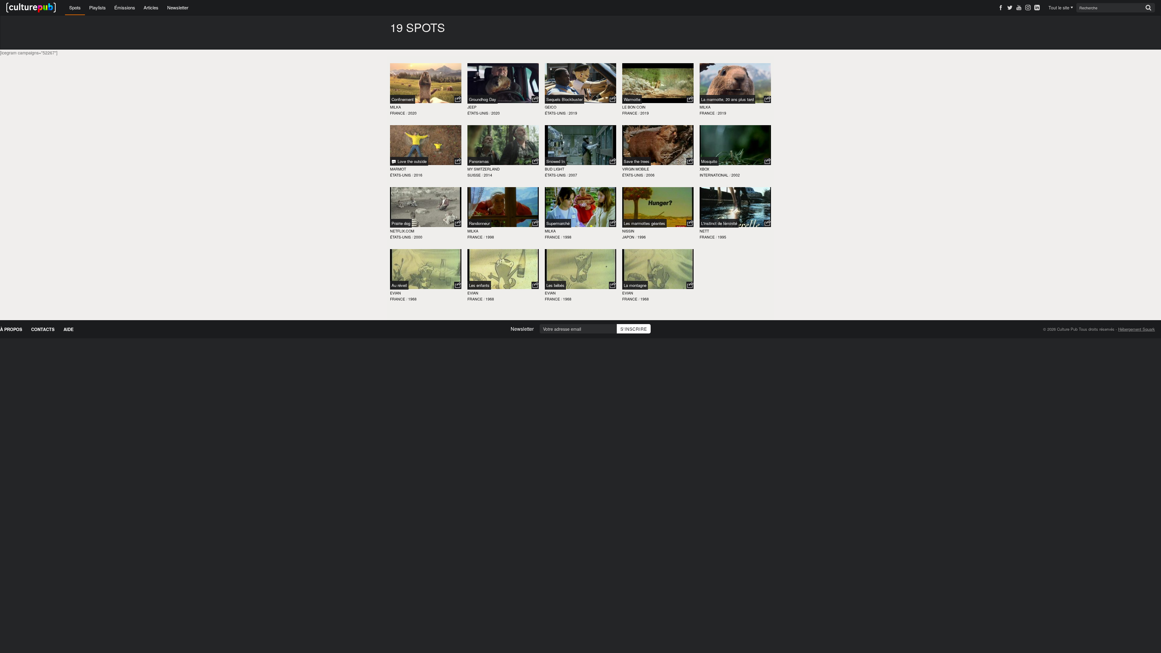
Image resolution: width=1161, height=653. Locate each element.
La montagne (635, 285)
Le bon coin (634, 106)
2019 (573, 112)
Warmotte (632, 99)
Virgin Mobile (635, 168)
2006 (650, 174)
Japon (628, 236)
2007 (573, 174)
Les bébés (555, 285)
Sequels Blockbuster (564, 99)
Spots (75, 7)
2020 (412, 112)
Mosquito (709, 161)
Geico (550, 106)
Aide (68, 329)
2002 (735, 174)
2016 (418, 174)
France (397, 112)
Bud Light (554, 168)
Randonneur (479, 223)
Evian (395, 292)
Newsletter (177, 7)
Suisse (474, 174)
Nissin (628, 230)
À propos (11, 329)
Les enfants (479, 285)
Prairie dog (401, 223)
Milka (395, 106)
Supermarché (558, 223)
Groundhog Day (482, 99)
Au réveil (399, 285)
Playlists (97, 7)
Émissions (124, 7)
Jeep (471, 106)
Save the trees (636, 161)
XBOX (704, 168)
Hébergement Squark (1136, 329)
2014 (488, 174)
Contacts (42, 329)
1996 (641, 236)
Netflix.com (402, 230)
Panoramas (479, 161)
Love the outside (411, 161)
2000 (418, 236)
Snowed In (555, 161)
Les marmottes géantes (644, 223)
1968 (412, 298)
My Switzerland (483, 168)
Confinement (403, 99)
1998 (490, 236)
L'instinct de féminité (719, 223)
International (714, 174)
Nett (704, 230)
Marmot (398, 168)
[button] (457, 99)
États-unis (477, 112)
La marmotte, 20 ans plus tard (727, 99)
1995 (722, 236)
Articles (151, 7)
